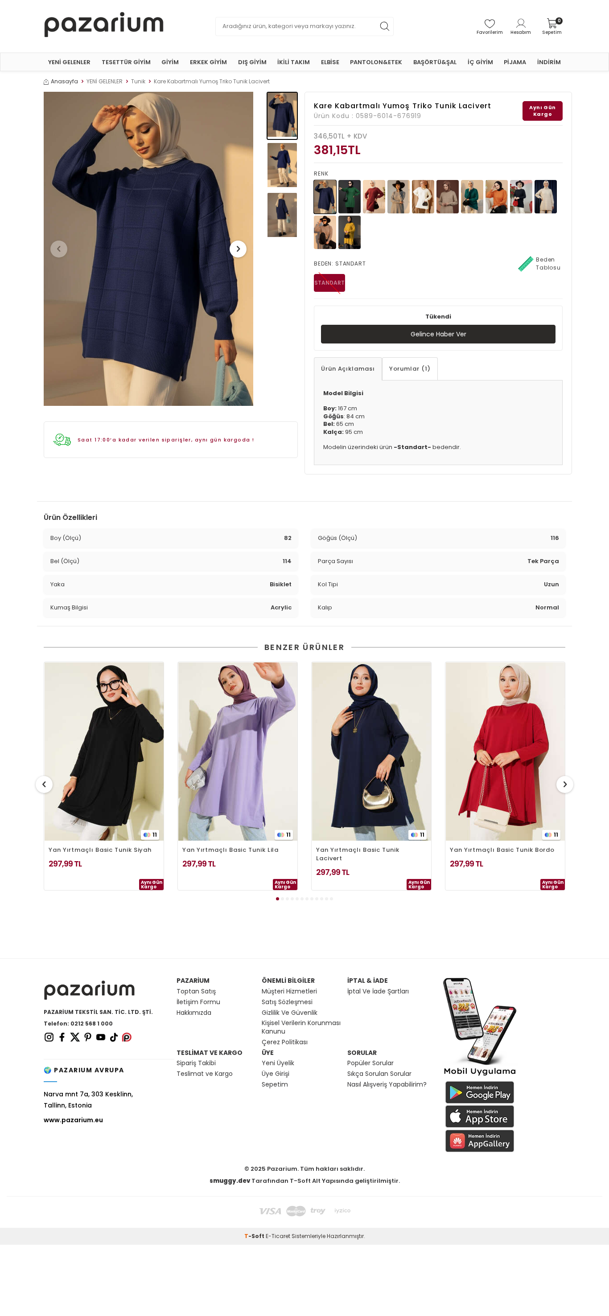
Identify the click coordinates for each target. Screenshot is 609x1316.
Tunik (138, 81)
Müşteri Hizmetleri (289, 991)
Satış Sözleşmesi (287, 1002)
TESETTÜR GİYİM (126, 62)
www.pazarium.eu (73, 1120)
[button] (58, 249)
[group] (148, 249)
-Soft (255, 1236)
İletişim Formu (198, 1002)
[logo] (104, 26)
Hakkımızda (194, 1013)
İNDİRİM (549, 62)
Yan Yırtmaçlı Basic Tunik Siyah (100, 850)
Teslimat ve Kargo (205, 1074)
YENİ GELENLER (69, 62)
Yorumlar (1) (410, 368)
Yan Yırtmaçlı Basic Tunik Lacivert (357, 854)
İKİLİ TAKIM (293, 62)
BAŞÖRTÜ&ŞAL (435, 62)
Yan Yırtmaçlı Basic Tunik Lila (230, 850)
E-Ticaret (278, 1236)
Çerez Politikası (285, 1042)
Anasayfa (64, 81)
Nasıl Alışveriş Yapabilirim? (387, 1084)
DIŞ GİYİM (252, 62)
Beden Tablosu (548, 263)
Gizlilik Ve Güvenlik (289, 1013)
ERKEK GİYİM (208, 62)
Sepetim (275, 1084)
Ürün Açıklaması (348, 368)
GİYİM (170, 62)
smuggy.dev (230, 1181)
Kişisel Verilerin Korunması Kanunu (301, 1027)
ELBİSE (330, 62)
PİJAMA (515, 62)
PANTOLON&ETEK (376, 62)
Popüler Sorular (370, 1063)
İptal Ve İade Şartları (378, 991)
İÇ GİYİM (480, 62)
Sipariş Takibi (196, 1063)
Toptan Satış (196, 991)
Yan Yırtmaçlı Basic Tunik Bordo (502, 850)
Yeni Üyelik (278, 1063)
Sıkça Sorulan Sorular (379, 1074)
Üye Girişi (275, 1074)
